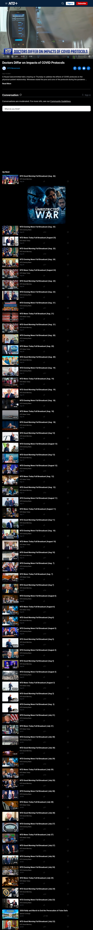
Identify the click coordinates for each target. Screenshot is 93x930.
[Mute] (17, 56)
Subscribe (82, 3)
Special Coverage (25, 913)
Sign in (70, 3)
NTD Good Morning (26, 179)
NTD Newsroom (13, 68)
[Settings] (89, 56)
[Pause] (4, 56)
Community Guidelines (60, 101)
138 (46, 916)
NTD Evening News (25, 230)
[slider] (46, 53)
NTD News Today (25, 240)
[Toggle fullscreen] (85, 56)
